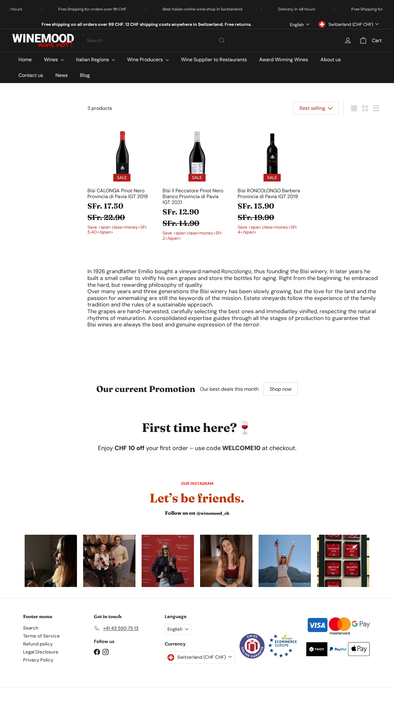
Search (30, 628)
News (61, 75)
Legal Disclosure (40, 652)
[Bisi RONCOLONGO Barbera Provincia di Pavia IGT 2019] (272, 180)
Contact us (30, 75)
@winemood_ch (212, 513)
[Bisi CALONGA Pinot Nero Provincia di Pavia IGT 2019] (121, 180)
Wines (51, 59)
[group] (51, 561)
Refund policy (38, 644)
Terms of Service (41, 636)
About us (330, 59)
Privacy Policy (38, 660)
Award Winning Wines (283, 59)
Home (25, 59)
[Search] (222, 40)
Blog (85, 75)
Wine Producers (145, 59)
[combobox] (156, 40)
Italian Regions (93, 59)
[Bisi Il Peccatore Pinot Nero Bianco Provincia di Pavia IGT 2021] (197, 183)
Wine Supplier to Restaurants (214, 59)
